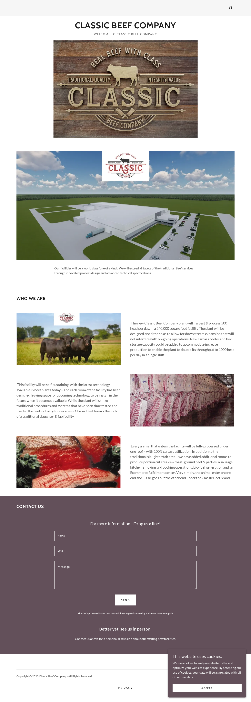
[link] (125, 27)
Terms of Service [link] (158, 613)
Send (125, 600)
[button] (231, 8)
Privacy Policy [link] (138, 613)
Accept (207, 688)
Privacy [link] (125, 687)
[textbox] (125, 536)
